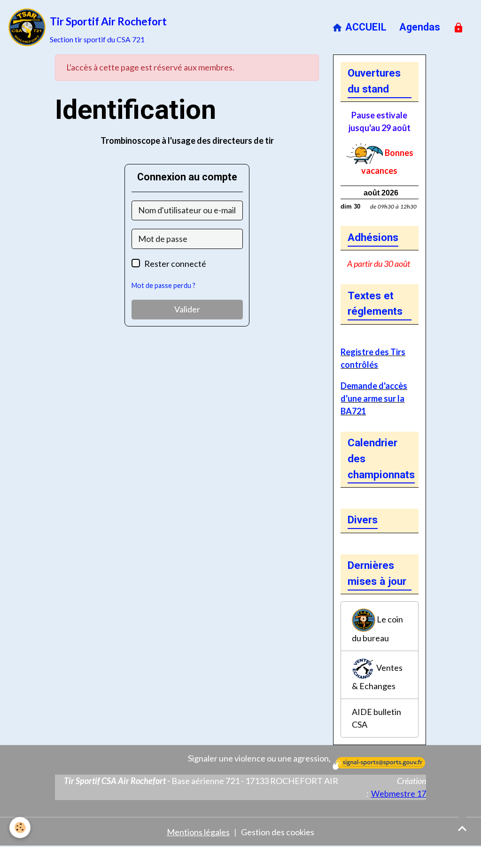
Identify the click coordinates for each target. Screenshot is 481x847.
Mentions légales (198, 832)
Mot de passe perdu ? (163, 285)
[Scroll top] (462, 828)
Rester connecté (175, 263)
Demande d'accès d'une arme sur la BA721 (374, 398)
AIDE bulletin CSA (376, 718)
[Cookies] (20, 827)
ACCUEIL (365, 27)
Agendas (419, 27)
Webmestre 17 (398, 793)
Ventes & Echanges (377, 676)
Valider (187, 309)
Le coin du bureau (377, 628)
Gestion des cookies (277, 832)
